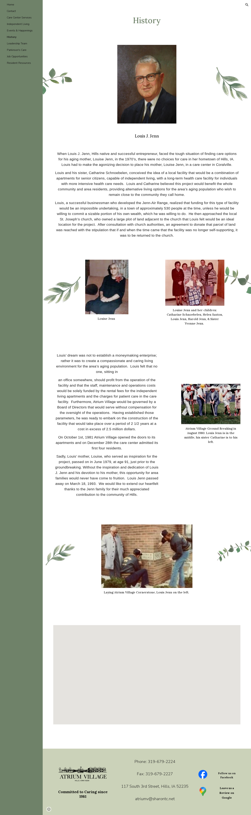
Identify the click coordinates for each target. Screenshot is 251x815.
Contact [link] (11, 11)
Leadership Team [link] (17, 43)
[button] (247, 5)
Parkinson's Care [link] (16, 50)
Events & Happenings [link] (20, 30)
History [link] (11, 37)
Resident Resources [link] (19, 63)
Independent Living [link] (18, 24)
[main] (146, 20)
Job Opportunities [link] (17, 56)
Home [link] (10, 4)
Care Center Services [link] (19, 17)
